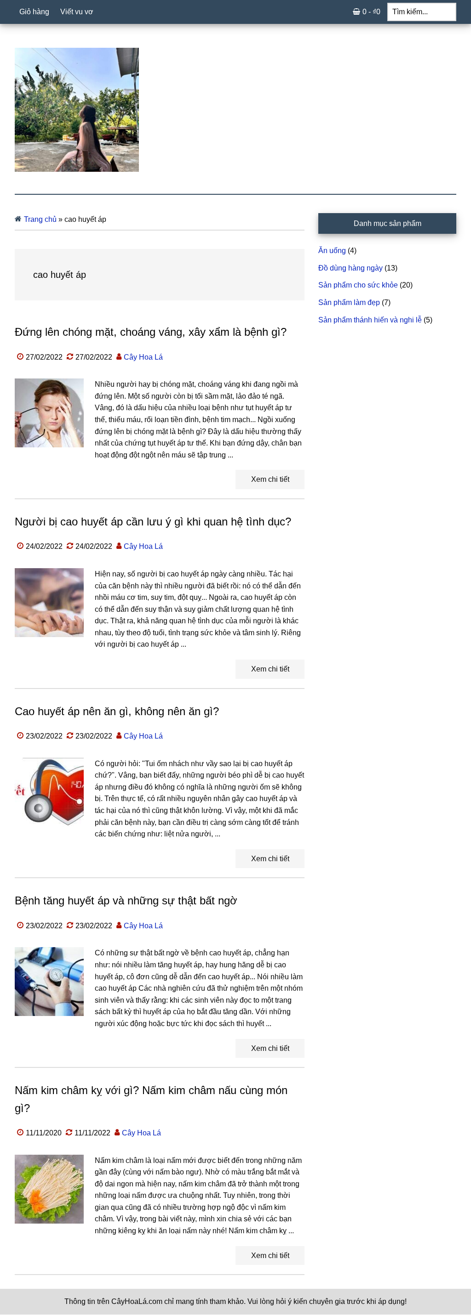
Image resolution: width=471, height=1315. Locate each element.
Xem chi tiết (270, 479)
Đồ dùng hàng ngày (350, 268)
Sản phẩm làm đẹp (349, 302)
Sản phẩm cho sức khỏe (358, 285)
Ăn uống (332, 250)
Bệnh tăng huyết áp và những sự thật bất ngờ (126, 900)
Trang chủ (40, 219)
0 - (371, 12)
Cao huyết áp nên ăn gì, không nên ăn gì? (117, 711)
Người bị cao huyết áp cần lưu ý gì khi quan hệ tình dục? (153, 521)
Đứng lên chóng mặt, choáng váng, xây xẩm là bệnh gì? (151, 332)
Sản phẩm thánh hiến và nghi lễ (370, 320)
